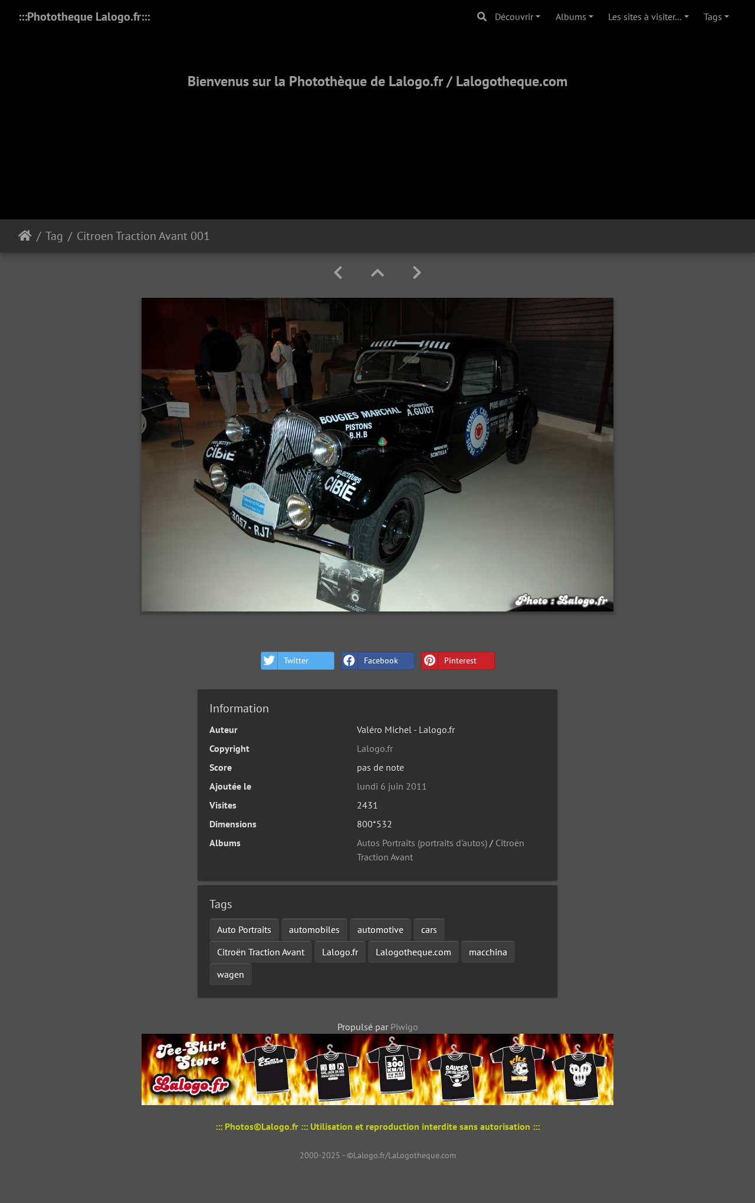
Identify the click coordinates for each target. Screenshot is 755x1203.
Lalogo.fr (375, 748)
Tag (54, 236)
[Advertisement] (377, 139)
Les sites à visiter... (644, 16)
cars (429, 929)
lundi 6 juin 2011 (392, 786)
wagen (230, 974)
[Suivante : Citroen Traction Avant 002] (417, 272)
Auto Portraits (244, 929)
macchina (488, 952)
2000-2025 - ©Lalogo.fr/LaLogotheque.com (378, 1155)
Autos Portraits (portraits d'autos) (422, 843)
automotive (380, 929)
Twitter (296, 660)
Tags (713, 16)
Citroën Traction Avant (260, 952)
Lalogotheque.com (413, 952)
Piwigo (404, 1027)
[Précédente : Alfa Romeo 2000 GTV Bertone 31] (338, 272)
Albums (571, 16)
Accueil (25, 236)
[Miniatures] (377, 272)
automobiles (314, 929)
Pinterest (460, 660)
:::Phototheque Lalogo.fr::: (84, 16)
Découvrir (514, 16)
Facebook (381, 660)
